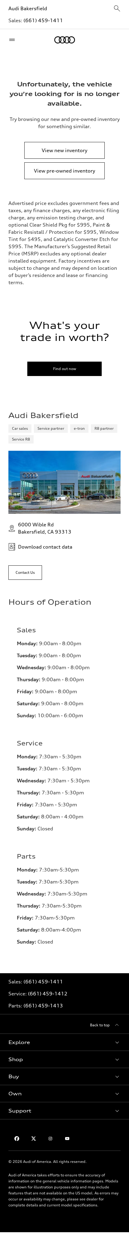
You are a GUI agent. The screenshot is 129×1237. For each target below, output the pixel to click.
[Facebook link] (16, 1138)
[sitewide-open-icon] (117, 9)
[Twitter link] (33, 1138)
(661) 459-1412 (48, 994)
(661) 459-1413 (43, 1006)
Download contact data (45, 547)
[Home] (64, 40)
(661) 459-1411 (43, 20)
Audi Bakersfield (27, 8)
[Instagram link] (50, 1138)
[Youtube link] (67, 1138)
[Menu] (13, 40)
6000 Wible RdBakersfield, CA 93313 (44, 528)
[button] (64, 1042)
